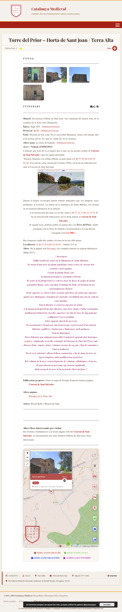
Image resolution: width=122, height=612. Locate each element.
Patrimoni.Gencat (51, 126)
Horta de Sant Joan (60, 576)
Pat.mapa (51, 248)
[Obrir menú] (117, 25)
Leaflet (76, 546)
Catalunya (37, 581)
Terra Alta (41, 576)
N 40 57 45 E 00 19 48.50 (48, 244)
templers (28, 340)
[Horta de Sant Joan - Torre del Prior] (33, 75)
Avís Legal (23, 601)
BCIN (36, 130)
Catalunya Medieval (48, 8)
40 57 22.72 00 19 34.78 (83, 212)
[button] (51, 491)
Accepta (107, 604)
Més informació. (90, 604)
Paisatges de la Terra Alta (40, 396)
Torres (67, 581)
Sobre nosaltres (10, 601)
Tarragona (60, 581)
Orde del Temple (48, 581)
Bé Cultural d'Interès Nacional (20, 581)
